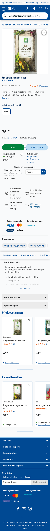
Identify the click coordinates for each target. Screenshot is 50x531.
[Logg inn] (27, 8)
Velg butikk (32, 156)
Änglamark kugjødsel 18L (15, 405)
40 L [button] (6, 111)
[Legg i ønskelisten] (44, 32)
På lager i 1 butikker (12, 363)
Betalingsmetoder (15, 221)
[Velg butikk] (34, 8)
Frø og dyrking (41, 24)
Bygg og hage (8, 24)
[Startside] (15, 8)
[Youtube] (24, 509)
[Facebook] (18, 509)
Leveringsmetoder (35, 221)
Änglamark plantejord (14, 340)
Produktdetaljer (10, 255)
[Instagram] (30, 509)
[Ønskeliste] (40, 8)
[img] (17, 344)
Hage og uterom (24, 24)
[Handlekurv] (46, 8)
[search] (4, 15)
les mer (5, 98)
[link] (38, 86)
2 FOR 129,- (13, 138)
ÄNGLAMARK (8, 80)
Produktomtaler (29, 255)
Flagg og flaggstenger (14, 245)
